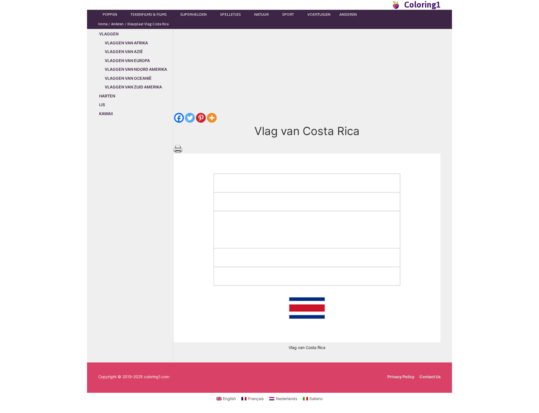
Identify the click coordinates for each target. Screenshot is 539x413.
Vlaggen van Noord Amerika (136, 69)
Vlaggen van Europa (127, 60)
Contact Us (430, 376)
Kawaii (106, 113)
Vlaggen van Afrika (126, 42)
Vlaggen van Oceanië (128, 78)
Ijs (102, 104)
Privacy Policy (400, 376)
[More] (212, 118)
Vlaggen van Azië (124, 51)
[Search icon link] (386, 5)
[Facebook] (179, 118)
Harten (107, 95)
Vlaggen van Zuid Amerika (133, 87)
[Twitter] (190, 118)
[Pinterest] (201, 118)
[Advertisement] (135, 217)
